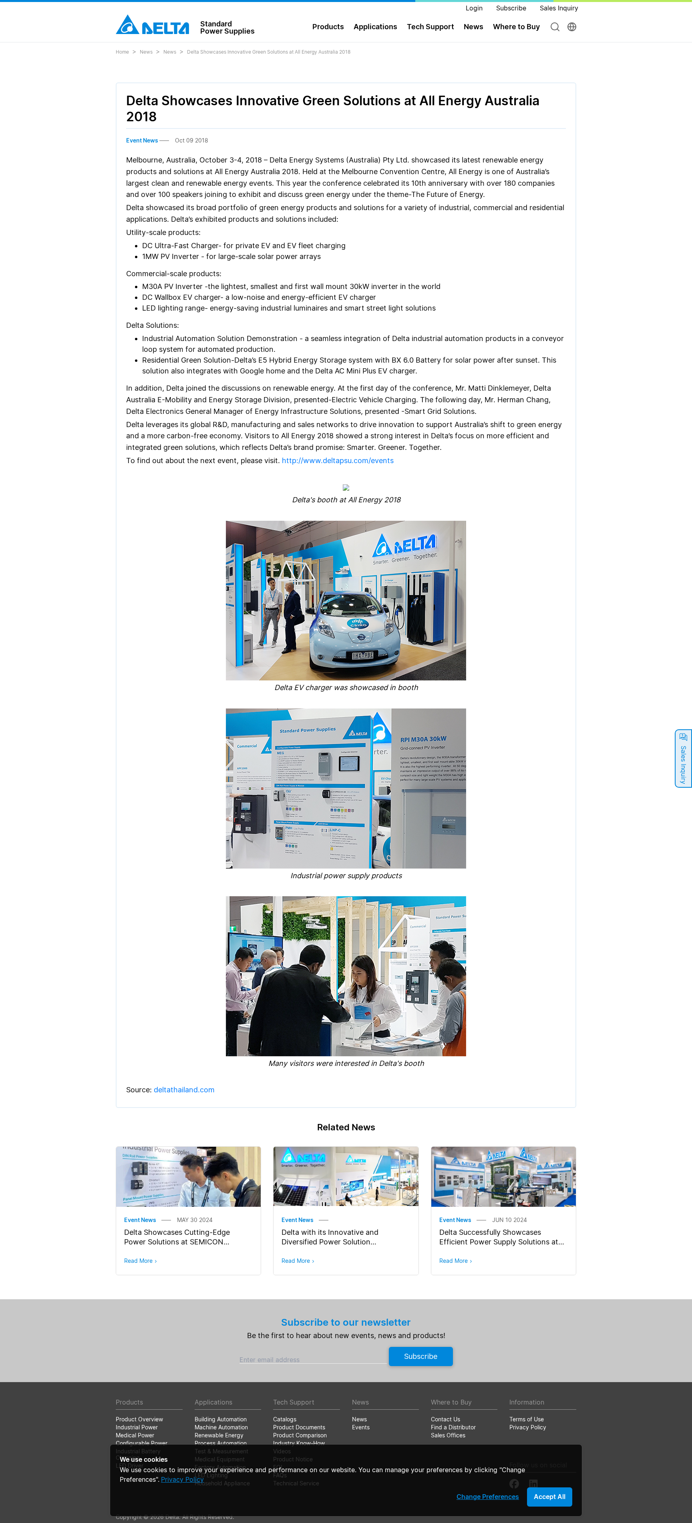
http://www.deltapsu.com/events (338, 460)
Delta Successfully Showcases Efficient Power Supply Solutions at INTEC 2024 (498, 1242)
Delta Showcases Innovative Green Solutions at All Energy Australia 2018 (268, 52)
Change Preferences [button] (488, 1497)
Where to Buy (516, 26)
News (146, 52)
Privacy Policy (182, 1479)
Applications (375, 26)
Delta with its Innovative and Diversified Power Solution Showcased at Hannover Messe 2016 (344, 1242)
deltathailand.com (184, 1090)
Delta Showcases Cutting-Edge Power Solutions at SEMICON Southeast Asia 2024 (177, 1242)
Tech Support (430, 26)
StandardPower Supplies (227, 27)
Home (122, 52)
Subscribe (420, 1356)
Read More (138, 1260)
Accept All (549, 1497)
